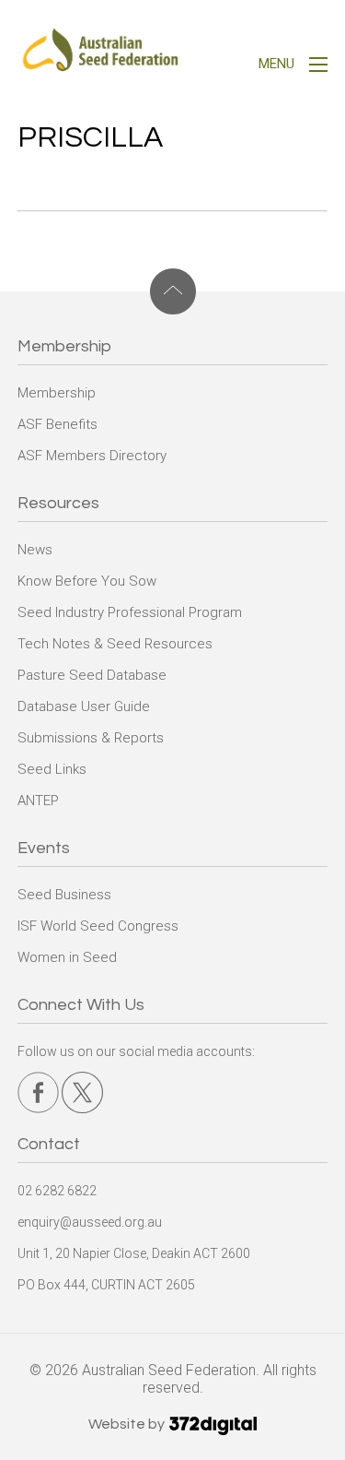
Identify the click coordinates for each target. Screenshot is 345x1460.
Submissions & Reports (90, 738)
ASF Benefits (57, 424)
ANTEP (38, 800)
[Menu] (318, 67)
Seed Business (64, 894)
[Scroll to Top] (172, 291)
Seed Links (51, 769)
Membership (56, 393)
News (34, 549)
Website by (127, 1424)
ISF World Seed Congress (97, 926)
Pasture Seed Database (92, 675)
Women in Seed (67, 957)
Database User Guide (83, 706)
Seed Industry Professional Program (129, 612)
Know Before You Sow (86, 581)
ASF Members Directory (92, 455)
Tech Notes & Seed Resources (115, 643)
